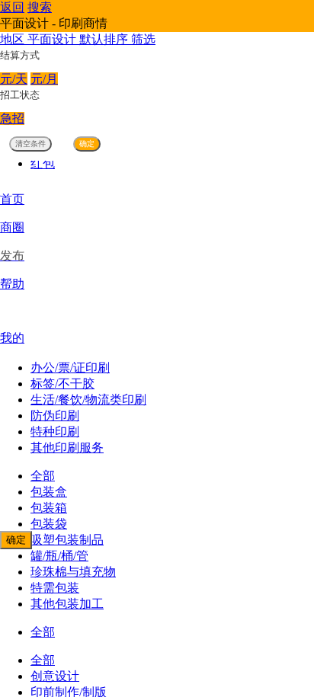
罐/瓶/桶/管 (59, 555)
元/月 (44, 78)
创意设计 (54, 676)
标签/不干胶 (62, 383)
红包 (42, 163)
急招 (12, 118)
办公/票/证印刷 (70, 367)
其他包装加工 (67, 603)
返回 (12, 7)
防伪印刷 (54, 415)
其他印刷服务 (67, 447)
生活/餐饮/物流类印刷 (88, 399)
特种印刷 (54, 431)
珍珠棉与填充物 (73, 571)
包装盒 (48, 491)
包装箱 (48, 507)
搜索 (39, 7)
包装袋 (48, 523)
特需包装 (54, 587)
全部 (42, 475)
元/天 (13, 78)
